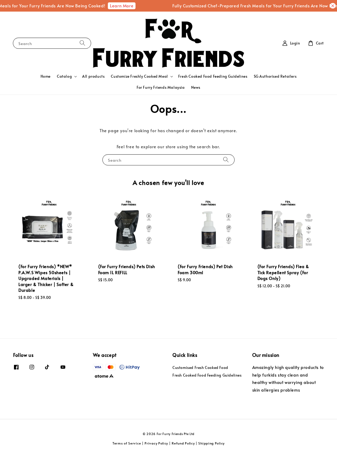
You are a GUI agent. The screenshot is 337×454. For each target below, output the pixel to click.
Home (46, 76)
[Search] (82, 43)
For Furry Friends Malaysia (161, 87)
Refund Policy (183, 443)
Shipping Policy (211, 443)
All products (93, 76)
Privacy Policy (156, 443)
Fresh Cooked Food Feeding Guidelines (212, 76)
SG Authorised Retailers (275, 76)
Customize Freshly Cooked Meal (139, 76)
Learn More (118, 5)
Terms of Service (126, 443)
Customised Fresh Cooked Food (200, 367)
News (195, 87)
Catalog (64, 76)
